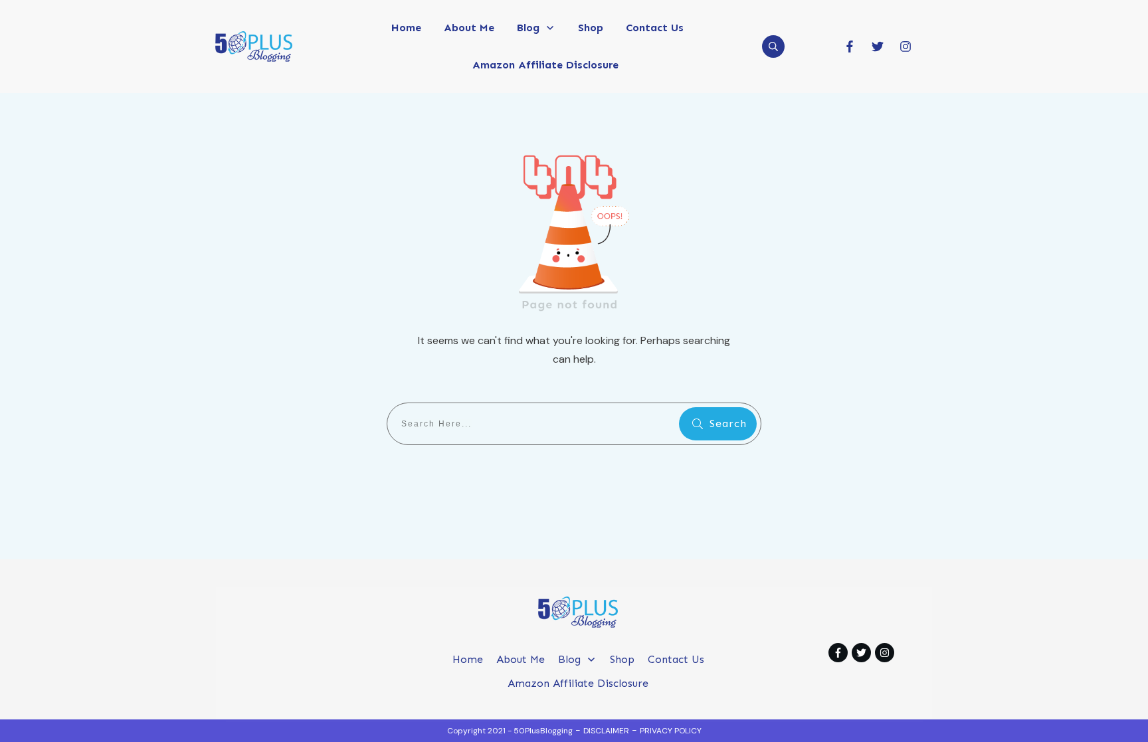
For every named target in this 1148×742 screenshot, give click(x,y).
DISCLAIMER (606, 730)
